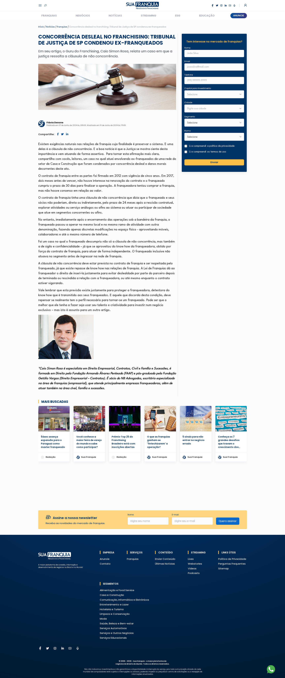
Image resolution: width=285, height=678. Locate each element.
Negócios (83, 15)
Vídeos (192, 568)
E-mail (175, 514)
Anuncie (238, 15)
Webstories (195, 563)
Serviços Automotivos (113, 628)
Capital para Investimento (197, 88)
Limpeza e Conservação (115, 614)
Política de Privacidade (232, 559)
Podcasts (194, 573)
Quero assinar (228, 521)
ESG (177, 15)
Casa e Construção (112, 595)
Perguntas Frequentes (232, 563)
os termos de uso (216, 152)
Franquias (49, 15)
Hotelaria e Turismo (112, 609)
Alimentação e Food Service (117, 590)
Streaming (148, 15)
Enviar (214, 162)
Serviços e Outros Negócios (117, 633)
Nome (187, 47)
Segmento (189, 116)
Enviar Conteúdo (165, 559)
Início (41, 26)
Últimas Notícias (165, 563)
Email (187, 61)
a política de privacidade (221, 146)
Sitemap (223, 568)
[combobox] (212, 108)
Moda (103, 618)
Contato (105, 563)
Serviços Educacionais (113, 637)
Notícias (115, 15)
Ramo (187, 130)
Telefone (188, 74)
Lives (191, 559)
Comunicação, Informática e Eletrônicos (124, 599)
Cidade (188, 102)
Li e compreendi (212, 146)
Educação (207, 15)
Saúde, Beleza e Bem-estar (117, 623)
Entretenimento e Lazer (114, 604)
